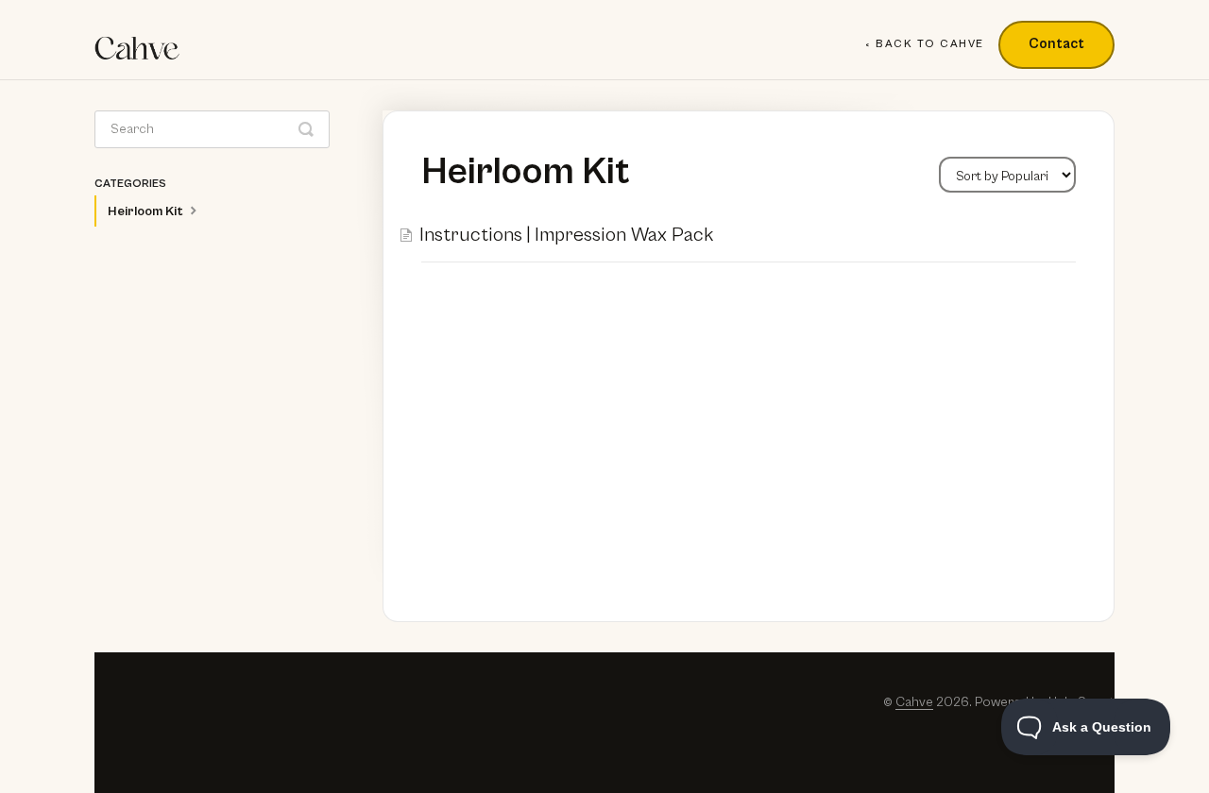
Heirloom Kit (147, 211)
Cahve (914, 702)
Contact (1056, 44)
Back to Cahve (930, 44)
